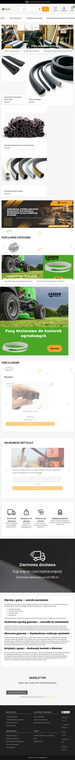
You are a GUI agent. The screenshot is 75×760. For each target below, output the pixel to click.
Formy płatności (39, 717)
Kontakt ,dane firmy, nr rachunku (44, 735)
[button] (45, 9)
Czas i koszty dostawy (41, 720)
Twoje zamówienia (12, 717)
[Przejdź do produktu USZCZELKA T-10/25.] (30, 396)
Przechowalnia (10, 725)
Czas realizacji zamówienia (42, 723)
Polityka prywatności (12, 738)
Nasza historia (38, 741)
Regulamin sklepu (11, 735)
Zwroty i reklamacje (12, 744)
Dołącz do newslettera (17, 692)
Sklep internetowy (37, 757)
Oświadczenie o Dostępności (15, 741)
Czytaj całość (37, 488)
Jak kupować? (10, 747)
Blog (35, 738)
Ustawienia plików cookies (14, 720)
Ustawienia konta (11, 723)
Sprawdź (7, 102)
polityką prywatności (49, 697)
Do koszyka (30, 424)
